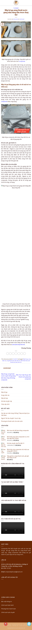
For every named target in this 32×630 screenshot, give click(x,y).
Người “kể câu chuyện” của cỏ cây (11, 418)
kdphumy (22, 19)
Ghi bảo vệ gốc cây (6, 401)
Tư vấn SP (16, 8)
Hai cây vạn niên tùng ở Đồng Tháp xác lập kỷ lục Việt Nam (15, 414)
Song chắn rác (5, 395)
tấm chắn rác (17, 360)
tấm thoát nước (24, 360)
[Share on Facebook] (10, 353)
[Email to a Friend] (16, 353)
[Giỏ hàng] (30, 2)
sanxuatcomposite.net (18, 344)
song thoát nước (10, 360)
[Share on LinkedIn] (24, 353)
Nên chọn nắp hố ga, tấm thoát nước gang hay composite (23, 377)
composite (22, 61)
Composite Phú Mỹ (7, 548)
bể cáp (7, 550)
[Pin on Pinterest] (19, 353)
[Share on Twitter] (13, 353)
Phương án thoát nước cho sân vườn (12, 421)
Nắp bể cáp (4, 398)
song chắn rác (15, 550)
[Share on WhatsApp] (7, 353)
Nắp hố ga (25, 359)
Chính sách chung (24, 625)
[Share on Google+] (21, 353)
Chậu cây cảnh (5, 404)
